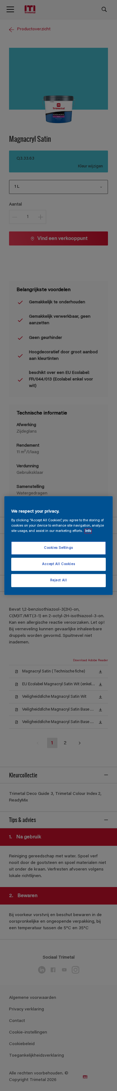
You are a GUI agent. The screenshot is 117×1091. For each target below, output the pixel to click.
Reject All (58, 580)
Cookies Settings (58, 548)
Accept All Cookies (58, 564)
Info (88, 531)
